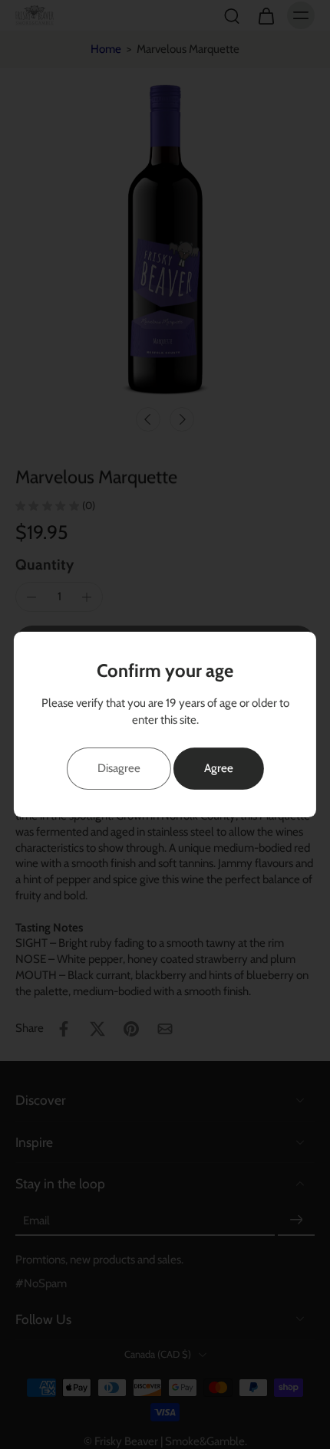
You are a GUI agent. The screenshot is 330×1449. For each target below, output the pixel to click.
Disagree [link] (118, 768)
